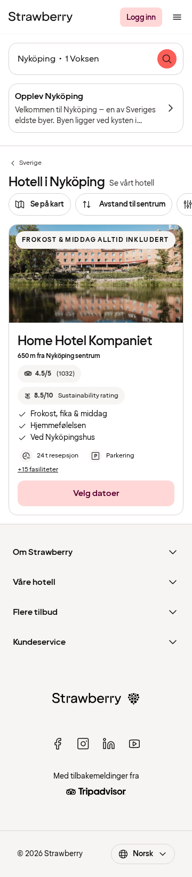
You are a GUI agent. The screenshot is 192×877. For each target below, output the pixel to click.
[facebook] (57, 743)
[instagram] (83, 743)
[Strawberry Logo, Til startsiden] (41, 17)
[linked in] (108, 743)
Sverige (25, 163)
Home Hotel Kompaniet (85, 341)
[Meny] (177, 17)
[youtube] (134, 743)
